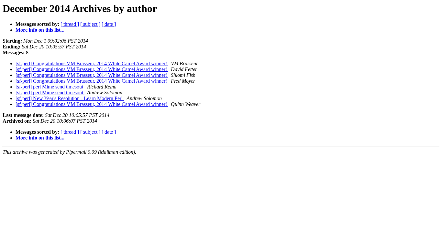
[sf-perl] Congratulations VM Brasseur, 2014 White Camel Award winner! (92, 63)
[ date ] (109, 24)
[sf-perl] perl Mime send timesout (50, 86)
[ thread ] (70, 24)
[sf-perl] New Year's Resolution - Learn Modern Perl (70, 98)
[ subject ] (90, 24)
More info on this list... (40, 30)
